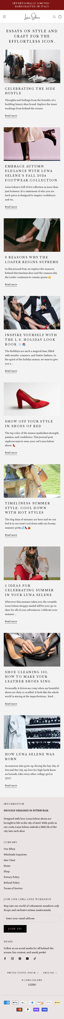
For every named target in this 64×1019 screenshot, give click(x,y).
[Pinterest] (20, 958)
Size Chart (9, 860)
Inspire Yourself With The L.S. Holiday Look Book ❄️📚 (31, 339)
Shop (7, 871)
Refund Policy (12, 882)
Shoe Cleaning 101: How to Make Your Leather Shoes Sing (28, 676)
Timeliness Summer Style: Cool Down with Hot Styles (27, 508)
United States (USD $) (21, 973)
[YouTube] (27, 958)
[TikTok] (35, 958)
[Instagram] (12, 958)
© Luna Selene (32, 980)
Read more (11, 115)
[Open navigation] (4, 16)
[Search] (54, 16)
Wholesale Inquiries (15, 854)
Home (7, 865)
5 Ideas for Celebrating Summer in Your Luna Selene (29, 590)
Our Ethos (9, 849)
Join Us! (15, 928)
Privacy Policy (11, 877)
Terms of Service (13, 888)
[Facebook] (5, 958)
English (48, 973)
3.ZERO (32, 984)
